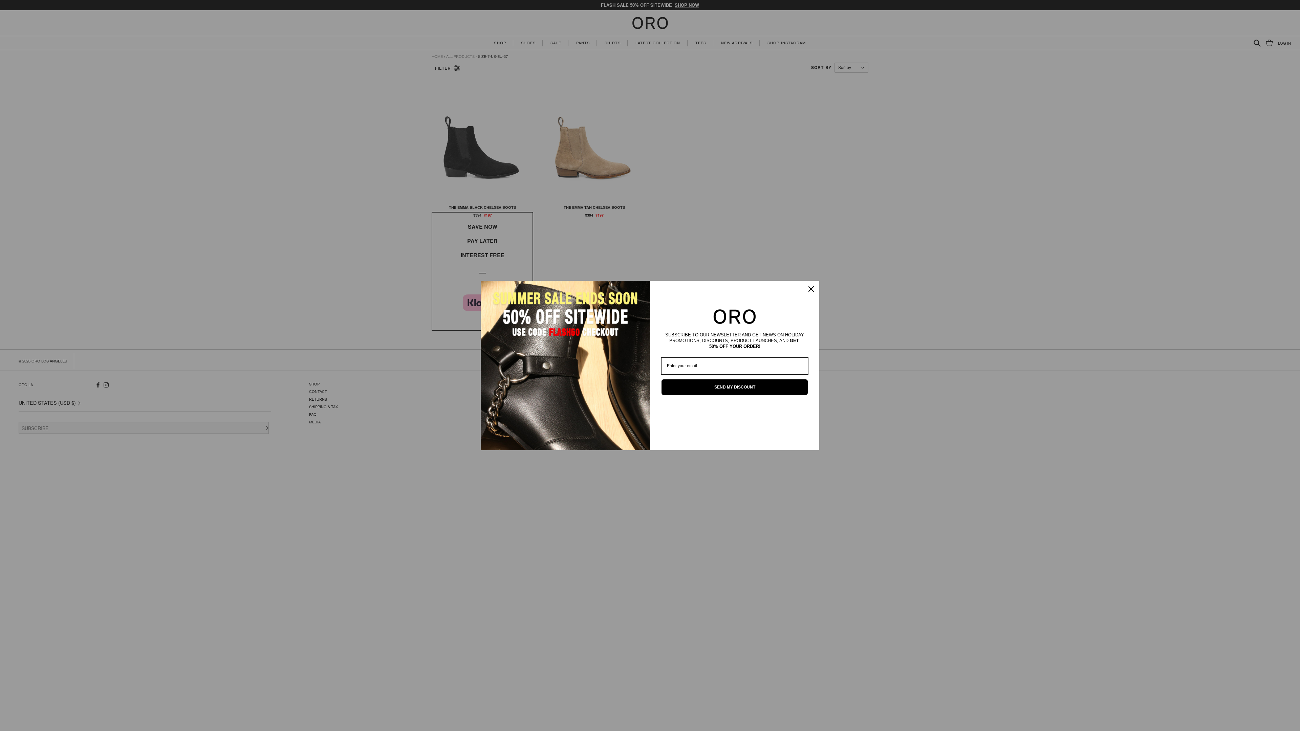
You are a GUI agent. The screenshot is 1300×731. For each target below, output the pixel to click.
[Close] (811, 289)
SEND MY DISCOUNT (734, 387)
